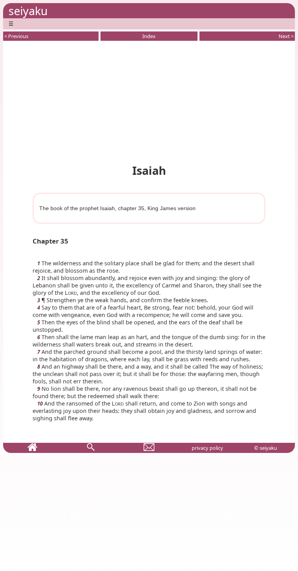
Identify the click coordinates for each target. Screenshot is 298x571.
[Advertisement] (149, 101)
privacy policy (207, 447)
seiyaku (28, 10)
